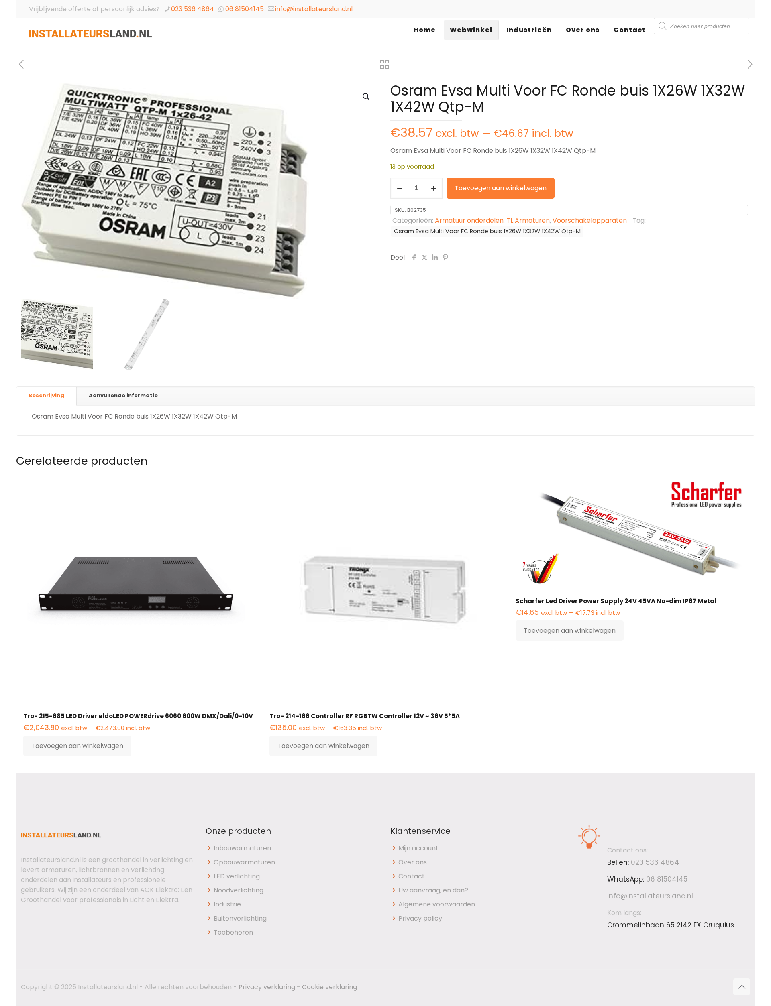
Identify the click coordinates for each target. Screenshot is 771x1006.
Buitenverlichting (240, 918)
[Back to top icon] (741, 986)
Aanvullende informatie (123, 395)
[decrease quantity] (399, 188)
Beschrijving (46, 395)
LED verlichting (237, 876)
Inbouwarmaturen (242, 848)
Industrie (227, 904)
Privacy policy (420, 918)
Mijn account (418, 848)
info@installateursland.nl (314, 9)
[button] (367, 97)
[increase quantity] (433, 188)
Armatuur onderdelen (469, 220)
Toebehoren (233, 932)
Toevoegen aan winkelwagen (501, 188)
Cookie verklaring (329, 987)
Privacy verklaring (267, 987)
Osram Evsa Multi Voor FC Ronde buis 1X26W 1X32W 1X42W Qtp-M (487, 231)
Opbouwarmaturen (244, 862)
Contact (411, 876)
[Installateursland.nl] (90, 38)
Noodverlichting (238, 890)
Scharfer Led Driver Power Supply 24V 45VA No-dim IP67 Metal (616, 601)
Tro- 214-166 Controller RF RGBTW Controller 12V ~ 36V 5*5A (364, 716)
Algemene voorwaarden (436, 904)
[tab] (46, 396)
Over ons (412, 862)
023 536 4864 (192, 9)
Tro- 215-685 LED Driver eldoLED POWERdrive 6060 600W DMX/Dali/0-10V (138, 716)
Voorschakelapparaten (590, 220)
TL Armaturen (528, 220)
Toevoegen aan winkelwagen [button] (77, 745)
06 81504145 (244, 9)
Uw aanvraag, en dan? (433, 890)
